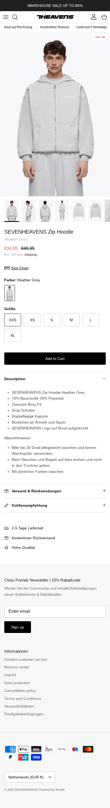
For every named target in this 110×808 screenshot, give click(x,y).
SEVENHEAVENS (25, 789)
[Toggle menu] (6, 17)
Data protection (17, 683)
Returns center (16, 667)
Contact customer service (25, 659)
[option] (55, 114)
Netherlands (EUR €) (26, 777)
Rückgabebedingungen (24, 714)
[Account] (92, 17)
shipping (30, 255)
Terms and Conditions (22, 698)
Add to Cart (55, 358)
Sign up (17, 627)
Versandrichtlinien (19, 706)
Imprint (10, 675)
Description (14, 379)
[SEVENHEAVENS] (55, 17)
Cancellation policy (20, 690)
